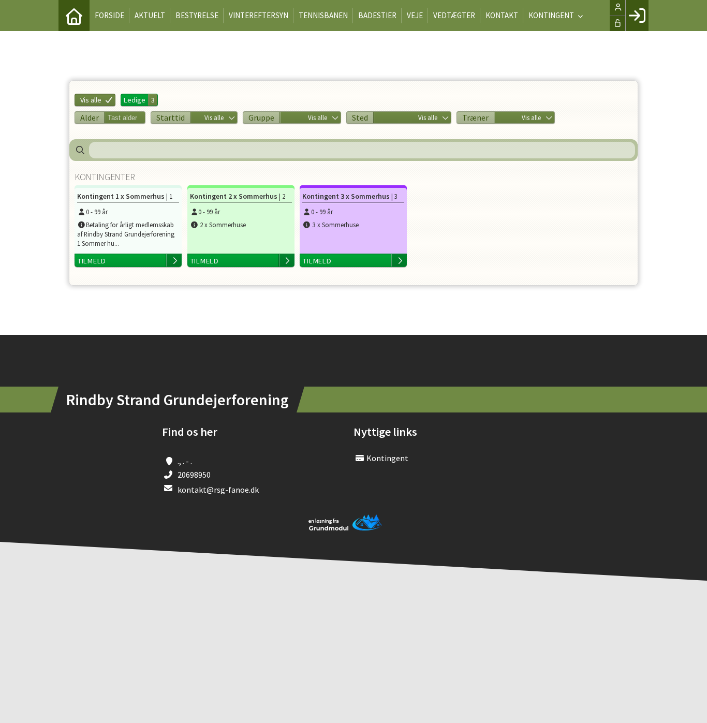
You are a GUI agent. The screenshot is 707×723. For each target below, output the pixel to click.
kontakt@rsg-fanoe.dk (218, 489)
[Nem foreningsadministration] (345, 528)
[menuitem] (74, 15)
